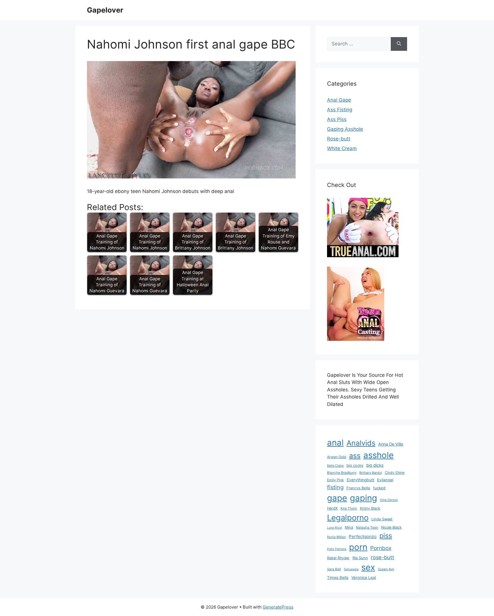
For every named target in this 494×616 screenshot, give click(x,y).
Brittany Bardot (370, 473)
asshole (378, 455)
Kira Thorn (348, 508)
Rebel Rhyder (338, 558)
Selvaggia (351, 569)
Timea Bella (337, 577)
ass (354, 455)
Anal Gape (339, 100)
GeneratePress (278, 607)
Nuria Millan (336, 537)
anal (335, 443)
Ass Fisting (339, 109)
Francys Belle (358, 488)
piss (385, 536)
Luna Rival (334, 528)
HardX (332, 508)
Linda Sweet (382, 519)
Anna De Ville (390, 444)
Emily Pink (335, 480)
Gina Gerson (389, 500)
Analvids (360, 442)
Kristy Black (370, 508)
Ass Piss (336, 119)
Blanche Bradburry (341, 473)
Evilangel (385, 480)
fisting (335, 487)
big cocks (354, 465)
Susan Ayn (386, 569)
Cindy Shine (395, 472)
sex (368, 567)
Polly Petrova (336, 549)
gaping (363, 498)
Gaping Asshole (345, 129)
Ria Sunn (360, 557)
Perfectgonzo (363, 536)
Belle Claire (335, 466)
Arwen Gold (336, 457)
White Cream (342, 148)
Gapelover (105, 10)
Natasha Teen (367, 527)
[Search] (399, 44)
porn (358, 547)
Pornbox (380, 548)
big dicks (374, 465)
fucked (379, 488)
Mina (349, 527)
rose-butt (382, 557)
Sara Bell (334, 569)
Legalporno (347, 517)
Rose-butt (338, 139)
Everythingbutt (360, 480)
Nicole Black (391, 527)
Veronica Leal (363, 577)
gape (337, 498)
